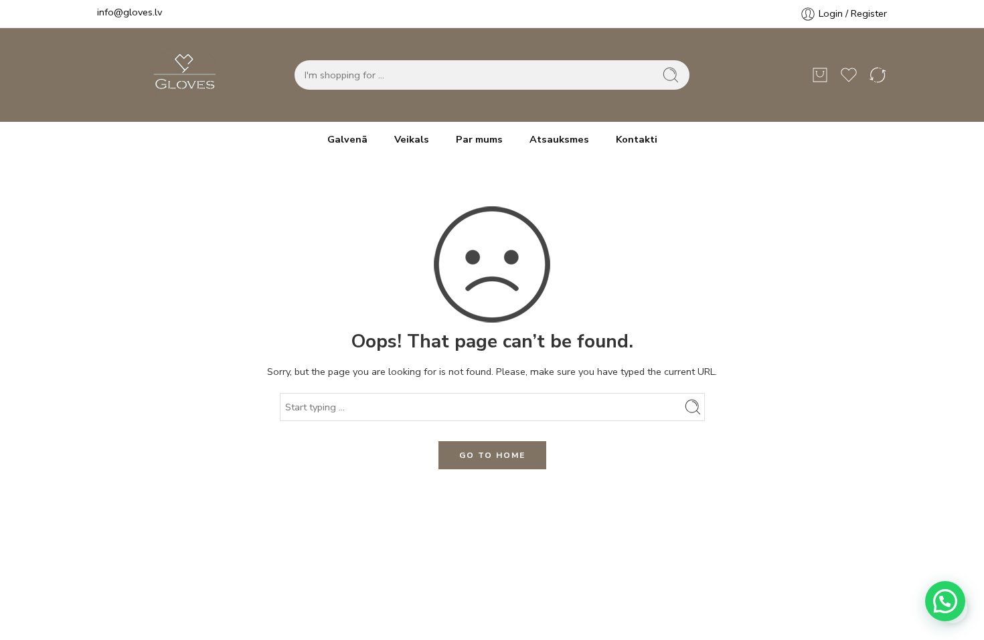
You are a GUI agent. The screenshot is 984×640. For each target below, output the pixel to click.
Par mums (479, 139)
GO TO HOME (492, 455)
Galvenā (347, 139)
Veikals (411, 139)
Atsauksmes (559, 139)
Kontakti (636, 139)
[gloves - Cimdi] (180, 75)
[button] (945, 601)
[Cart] (820, 75)
